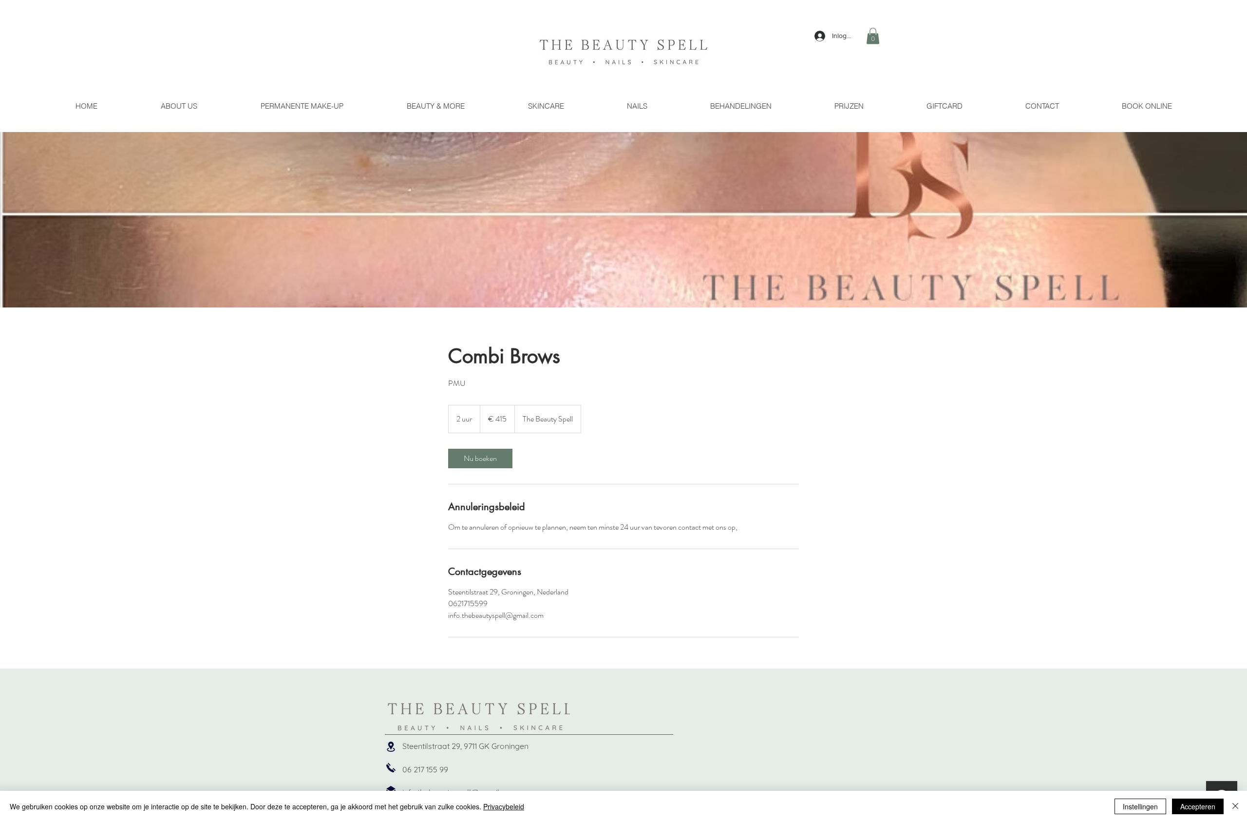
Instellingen (1140, 806)
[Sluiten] (1235, 806)
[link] (480, 458)
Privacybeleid (503, 806)
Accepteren (1197, 806)
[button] (873, 36)
